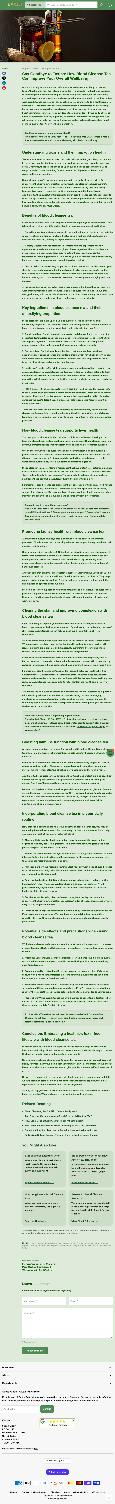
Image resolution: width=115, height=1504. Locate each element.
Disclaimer (55, 1492)
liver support (52, 1245)
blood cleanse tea (53, 1243)
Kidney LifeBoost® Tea (44, 512)
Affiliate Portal (98, 1492)
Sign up (47, 1408)
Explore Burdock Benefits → (39, 1182)
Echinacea (81, 1243)
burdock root (69, 1243)
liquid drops (98, 726)
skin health (93, 1245)
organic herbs (80, 1245)
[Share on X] (4, 78)
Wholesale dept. (80, 1492)
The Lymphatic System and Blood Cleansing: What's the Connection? (61, 1125)
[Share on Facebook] (4, 73)
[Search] (101, 5)
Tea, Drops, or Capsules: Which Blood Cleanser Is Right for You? (58, 1116)
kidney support (38, 1245)
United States (56, 1460)
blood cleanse (37, 1243)
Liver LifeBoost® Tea (70, 508)
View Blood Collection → (84, 1221)
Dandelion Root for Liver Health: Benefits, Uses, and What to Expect (61, 1130)
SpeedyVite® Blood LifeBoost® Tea (48, 136)
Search (66, 1492)
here (36, 1448)
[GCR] (42, 1421)
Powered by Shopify (57, 1498)
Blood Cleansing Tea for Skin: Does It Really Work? (52, 1111)
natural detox (66, 1245)
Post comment (35, 1350)
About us (14, 1492)
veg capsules (31, 730)
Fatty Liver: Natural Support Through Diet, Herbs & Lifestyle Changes (61, 1135)
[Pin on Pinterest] (4, 88)
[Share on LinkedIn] (4, 83)
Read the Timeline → (36, 1221)
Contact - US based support (34, 1492)
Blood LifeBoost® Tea (41, 508)
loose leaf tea (84, 726)
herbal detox (93, 1243)
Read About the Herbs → (84, 1182)
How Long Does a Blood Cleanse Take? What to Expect (54, 1120)
